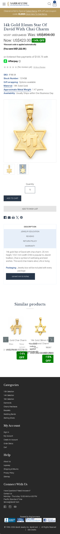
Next (51, 339)
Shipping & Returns (11, 469)
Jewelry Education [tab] (30, 231)
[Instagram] (10, 506)
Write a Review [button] (39, 67)
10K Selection (9, 392)
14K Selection (9, 395)
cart (5, 447)
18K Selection (9, 399)
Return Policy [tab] (30, 241)
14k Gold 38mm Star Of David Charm (41, 342)
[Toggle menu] (4, 4)
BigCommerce (34, 517)
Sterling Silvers (9, 418)
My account (8, 436)
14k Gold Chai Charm (16, 340)
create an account (11, 440)
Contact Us (8, 494)
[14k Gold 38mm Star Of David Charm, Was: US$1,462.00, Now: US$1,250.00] (40, 327)
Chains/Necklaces (10, 407)
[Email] (9, 217)
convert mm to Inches (20, 276)
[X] (17, 217)
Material (8, 85)
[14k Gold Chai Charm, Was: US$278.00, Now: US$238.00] (16, 327)
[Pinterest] (21, 217)
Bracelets (7, 410)
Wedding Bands (10, 414)
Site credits (32, 530)
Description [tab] (30, 227)
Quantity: (30, 184)
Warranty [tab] (30, 246)
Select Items (31, 11)
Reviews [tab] (30, 236)
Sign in (6, 432)
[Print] (13, 217)
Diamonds (8, 403)
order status (8, 444)
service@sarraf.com (11, 502)
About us (7, 462)
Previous (6, 339)
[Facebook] (5, 217)
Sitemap (7, 477)
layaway (7, 465)
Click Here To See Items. (36, 14)
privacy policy (9, 473)
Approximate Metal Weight (17, 89)
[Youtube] (15, 506)
